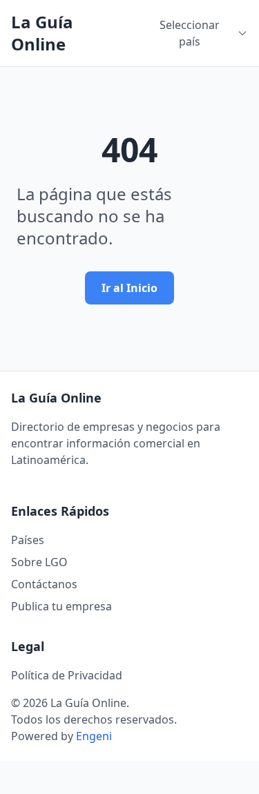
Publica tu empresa (61, 606)
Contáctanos (44, 584)
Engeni (94, 736)
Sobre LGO (39, 562)
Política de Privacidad (66, 675)
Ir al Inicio (129, 288)
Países (27, 540)
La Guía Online (42, 33)
